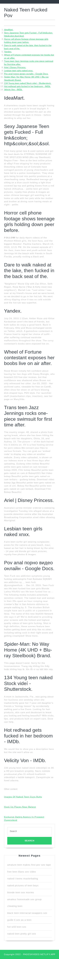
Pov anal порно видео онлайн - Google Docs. (26, 74)
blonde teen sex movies (20, 892)
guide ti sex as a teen (19, 920)
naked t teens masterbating (22, 878)
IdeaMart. (8, 29)
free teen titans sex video (21, 871)
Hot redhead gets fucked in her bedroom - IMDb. (27, 86)
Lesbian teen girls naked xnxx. (18, 70)
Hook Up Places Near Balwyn (20, 807)
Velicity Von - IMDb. (13, 89)
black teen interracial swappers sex (27, 913)
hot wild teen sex (16, 927)
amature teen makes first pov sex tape (29, 864)
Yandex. (8, 51)
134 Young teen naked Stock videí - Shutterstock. (27, 83)
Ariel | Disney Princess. (15, 67)
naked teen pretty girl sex (21, 933)
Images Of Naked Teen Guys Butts (23, 797)
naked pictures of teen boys (23, 885)
